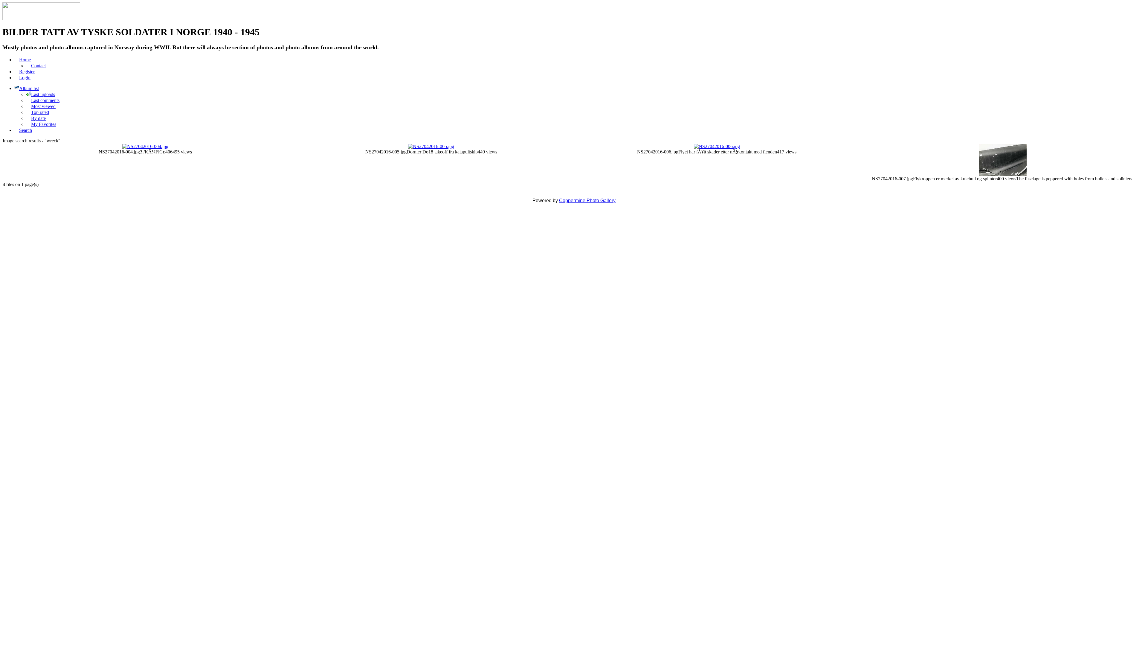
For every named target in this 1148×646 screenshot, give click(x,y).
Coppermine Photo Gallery (587, 200)
